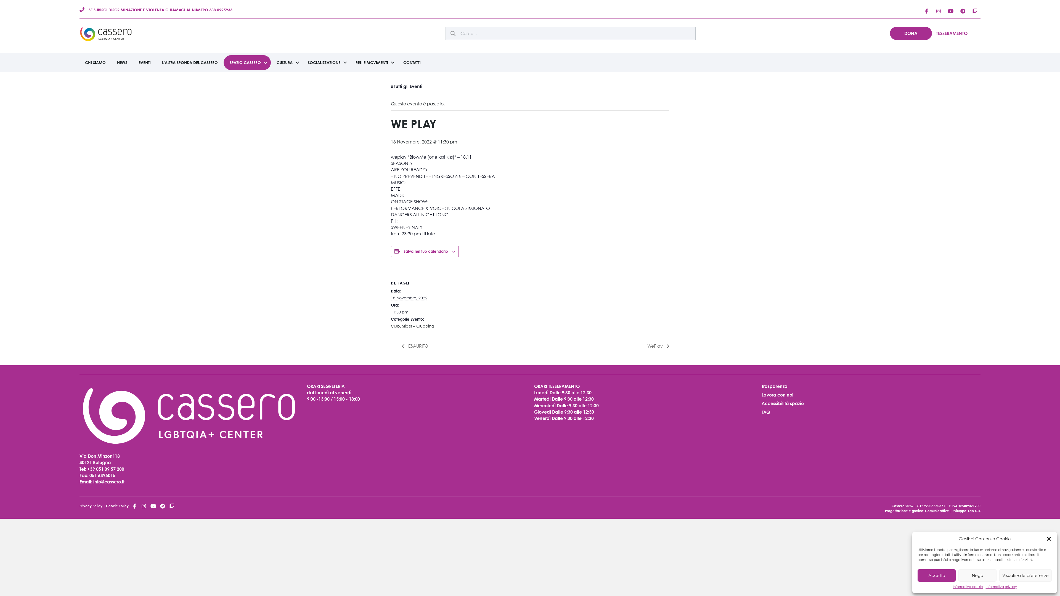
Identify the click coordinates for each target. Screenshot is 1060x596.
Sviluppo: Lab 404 (967, 511)
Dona (911, 33)
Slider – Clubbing (418, 326)
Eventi (145, 62)
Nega (977, 575)
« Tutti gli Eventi (406, 86)
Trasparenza (775, 386)
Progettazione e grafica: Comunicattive (917, 511)
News (122, 62)
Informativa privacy (1001, 587)
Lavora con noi (777, 395)
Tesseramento (952, 33)
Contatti (412, 62)
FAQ (766, 412)
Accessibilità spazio (783, 403)
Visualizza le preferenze (1025, 575)
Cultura (285, 62)
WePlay (655, 346)
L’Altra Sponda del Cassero (190, 62)
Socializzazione (324, 62)
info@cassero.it (108, 482)
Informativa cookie (968, 587)
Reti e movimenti (372, 62)
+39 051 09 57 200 (105, 469)
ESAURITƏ (417, 346)
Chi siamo (95, 62)
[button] (1049, 539)
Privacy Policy (91, 506)
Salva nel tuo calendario (426, 251)
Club (395, 326)
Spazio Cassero (245, 62)
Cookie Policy (117, 506)
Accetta (936, 575)
